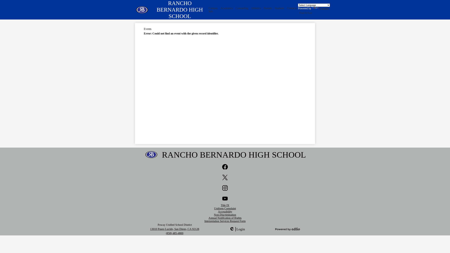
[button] (213, 9)
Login (237, 229)
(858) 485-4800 (174, 233)
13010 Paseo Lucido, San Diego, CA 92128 (174, 229)
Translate (324, 8)
